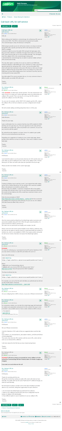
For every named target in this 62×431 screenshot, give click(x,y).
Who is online (5, 411)
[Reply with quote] (40, 31)
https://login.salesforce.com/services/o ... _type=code (16, 284)
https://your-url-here (7, 268)
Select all (8, 258)
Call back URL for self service (14, 22)
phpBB (26, 422)
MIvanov (46, 87)
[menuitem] (58, 14)
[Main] (9, 3)
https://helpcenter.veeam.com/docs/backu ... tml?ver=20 (16, 198)
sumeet (5, 33)
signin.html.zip (6, 313)
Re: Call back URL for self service (7, 88)
